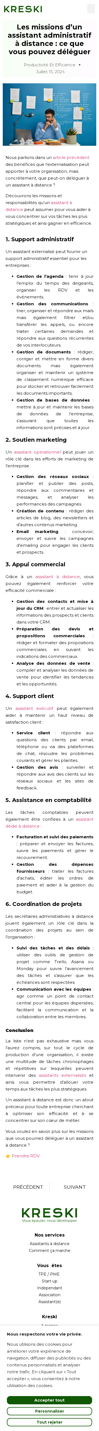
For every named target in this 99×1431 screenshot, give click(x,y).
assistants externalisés (62, 1075)
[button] (91, 8)
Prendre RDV (26, 1155)
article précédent (71, 157)
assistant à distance (57, 576)
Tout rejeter (49, 1422)
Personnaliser (49, 1411)
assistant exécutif (34, 708)
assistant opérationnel (37, 452)
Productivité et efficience (49, 64)
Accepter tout (49, 1400)
